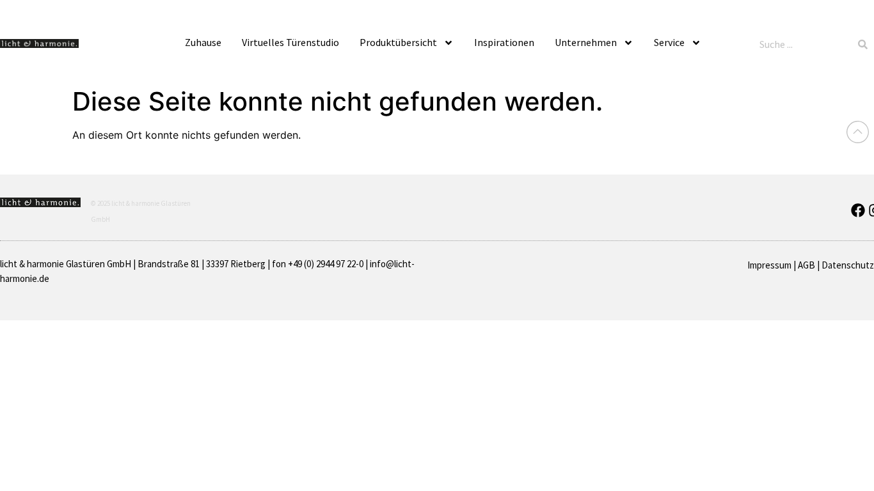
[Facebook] (858, 210)
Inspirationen (504, 42)
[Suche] (863, 44)
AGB (806, 265)
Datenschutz (848, 265)
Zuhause (203, 42)
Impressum (769, 265)
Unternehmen (586, 42)
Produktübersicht (398, 42)
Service (669, 42)
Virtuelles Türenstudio (290, 42)
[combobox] (803, 44)
